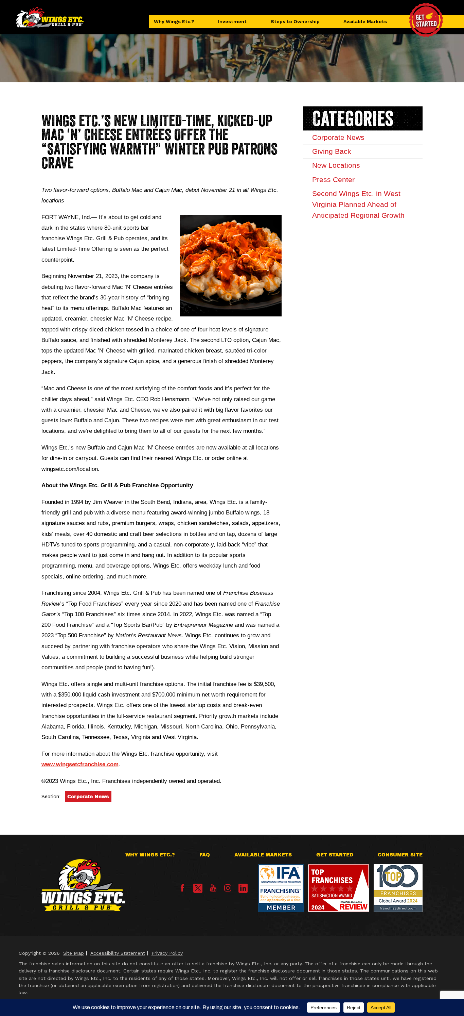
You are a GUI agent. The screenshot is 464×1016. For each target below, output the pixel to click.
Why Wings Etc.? (174, 21)
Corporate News (88, 796)
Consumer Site (400, 854)
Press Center (333, 180)
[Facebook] (182, 890)
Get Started (334, 854)
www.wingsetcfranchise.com (80, 764)
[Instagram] (227, 890)
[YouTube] (213, 890)
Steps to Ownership (295, 21)
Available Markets (365, 21)
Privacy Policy (167, 953)
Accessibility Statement (117, 953)
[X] (197, 888)
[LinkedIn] (243, 888)
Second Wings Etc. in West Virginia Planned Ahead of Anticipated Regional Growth (358, 204)
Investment (232, 21)
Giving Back (331, 151)
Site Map (73, 953)
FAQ (204, 854)
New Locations (336, 165)
